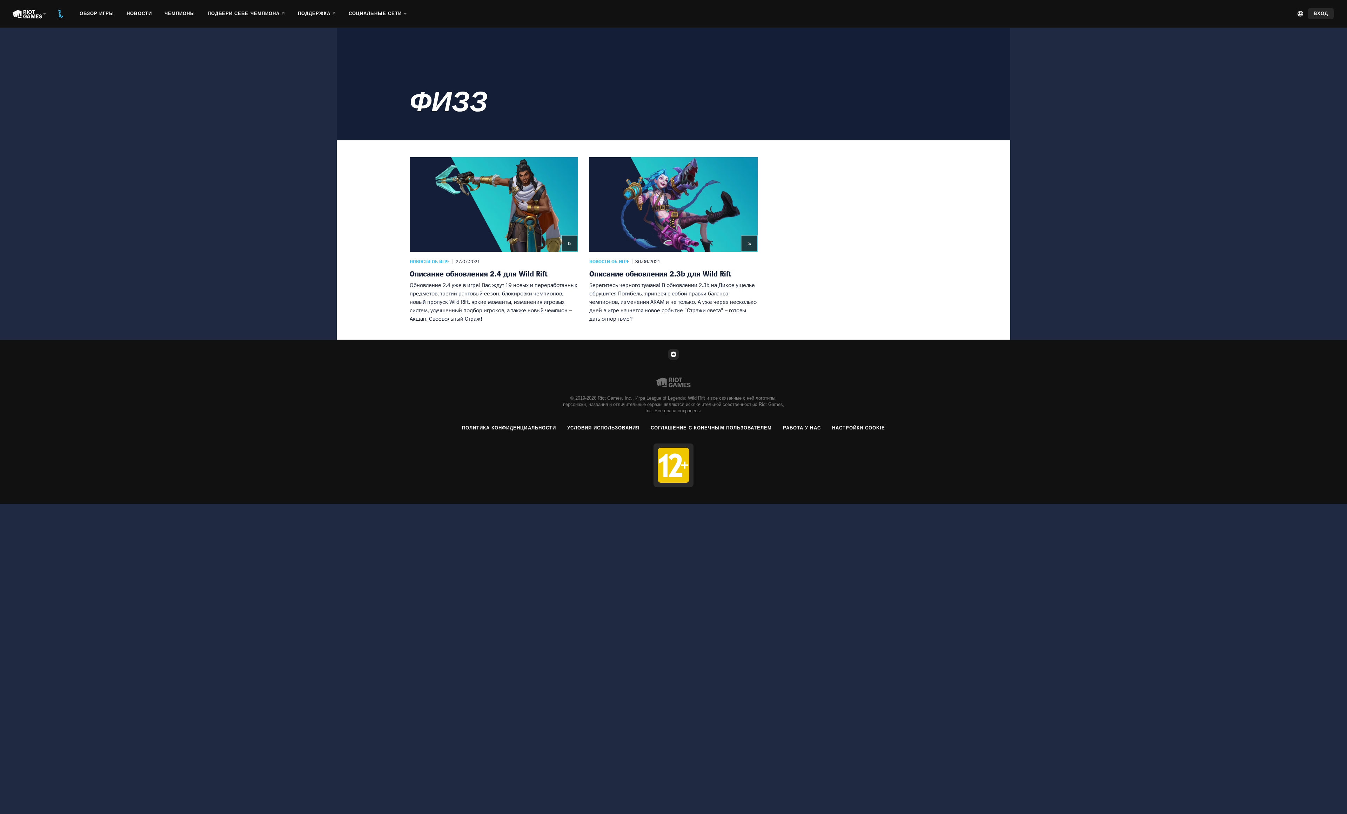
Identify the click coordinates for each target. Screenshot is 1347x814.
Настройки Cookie (858, 428)
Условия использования (603, 428)
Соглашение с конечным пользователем (711, 428)
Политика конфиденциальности (509, 428)
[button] (494, 240)
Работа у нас (801, 428)
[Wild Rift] (61, 13)
